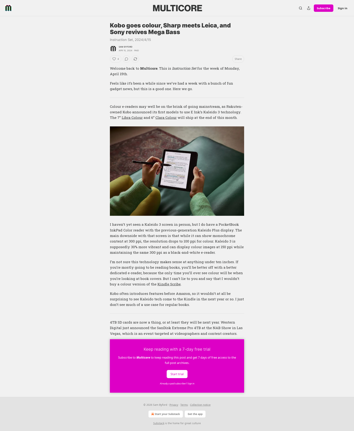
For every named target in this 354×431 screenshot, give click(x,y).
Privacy (173, 404)
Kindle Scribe (169, 284)
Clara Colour (166, 117)
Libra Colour (132, 117)
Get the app (195, 414)
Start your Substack (167, 414)
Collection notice (200, 404)
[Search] (300, 8)
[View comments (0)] (126, 59)
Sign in (342, 8)
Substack (158, 423)
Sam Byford (125, 47)
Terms (184, 404)
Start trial (177, 374)
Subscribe (323, 8)
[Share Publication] (308, 8)
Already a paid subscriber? (177, 383)
